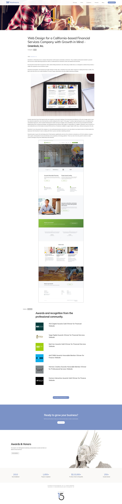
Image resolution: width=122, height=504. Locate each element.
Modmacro (12, 2)
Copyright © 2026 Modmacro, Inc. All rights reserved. (61, 485)
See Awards (15, 453)
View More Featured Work (60, 397)
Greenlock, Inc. (33, 56)
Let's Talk (61, 422)
